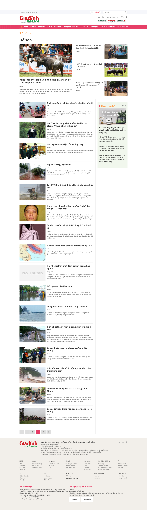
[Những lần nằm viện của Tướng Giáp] (33, 151)
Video (85, 465)
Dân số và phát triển (107, 27)
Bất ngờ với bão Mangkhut (60, 286)
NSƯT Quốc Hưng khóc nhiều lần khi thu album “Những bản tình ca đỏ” (67, 124)
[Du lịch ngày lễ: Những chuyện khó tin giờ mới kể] (33, 110)
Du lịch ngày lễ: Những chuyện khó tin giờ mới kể (70, 104)
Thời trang (47, 476)
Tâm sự (68, 476)
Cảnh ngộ (96, 476)
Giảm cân (47, 480)
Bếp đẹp (120, 467)
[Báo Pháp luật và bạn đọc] (112, 21)
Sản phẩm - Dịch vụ (71, 27)
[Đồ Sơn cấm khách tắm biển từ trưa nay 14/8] (33, 252)
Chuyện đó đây (123, 478)
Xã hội (26, 27)
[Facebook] (119, 442)
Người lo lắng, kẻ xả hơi (59, 164)
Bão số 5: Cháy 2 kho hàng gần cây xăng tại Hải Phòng (70, 410)
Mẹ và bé (51, 465)
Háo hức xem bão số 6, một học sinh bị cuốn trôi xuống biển (69, 369)
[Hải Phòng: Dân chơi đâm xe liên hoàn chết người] (33, 273)
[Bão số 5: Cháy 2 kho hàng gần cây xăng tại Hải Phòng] (33, 416)
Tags (24, 33)
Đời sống (22, 465)
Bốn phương (121, 27)
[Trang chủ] (21, 27)
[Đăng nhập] (127, 17)
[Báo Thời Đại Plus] (121, 21)
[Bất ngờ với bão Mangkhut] (33, 293)
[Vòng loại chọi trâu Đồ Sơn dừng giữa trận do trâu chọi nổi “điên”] (46, 60)
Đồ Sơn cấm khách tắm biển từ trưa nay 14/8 (69, 245)
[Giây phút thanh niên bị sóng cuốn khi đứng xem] (33, 334)
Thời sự (22, 463)
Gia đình (33, 27)
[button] (121, 106)
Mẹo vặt (22, 480)
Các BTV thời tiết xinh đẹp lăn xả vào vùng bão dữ (70, 186)
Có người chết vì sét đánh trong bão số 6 (67, 306)
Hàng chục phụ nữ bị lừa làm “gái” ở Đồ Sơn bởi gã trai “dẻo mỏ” (68, 207)
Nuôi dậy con (35, 465)
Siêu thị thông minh (103, 469)
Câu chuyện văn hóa (71, 463)
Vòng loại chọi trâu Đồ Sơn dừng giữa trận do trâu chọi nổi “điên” (45, 81)
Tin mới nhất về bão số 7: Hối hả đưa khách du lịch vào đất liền (88, 47)
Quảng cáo (87, 499)
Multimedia (58, 27)
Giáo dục (22, 467)
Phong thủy (23, 478)
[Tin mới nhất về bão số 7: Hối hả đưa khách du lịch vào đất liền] (116, 51)
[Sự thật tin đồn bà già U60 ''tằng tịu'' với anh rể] (33, 232)
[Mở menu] (127, 26)
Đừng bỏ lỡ (107, 106)
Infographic (87, 469)
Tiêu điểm (121, 476)
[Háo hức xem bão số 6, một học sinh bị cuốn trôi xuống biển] (33, 375)
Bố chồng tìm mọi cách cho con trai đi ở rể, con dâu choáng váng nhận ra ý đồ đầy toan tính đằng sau (112, 148)
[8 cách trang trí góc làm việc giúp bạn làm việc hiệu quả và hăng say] (112, 116)
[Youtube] (99, 17)
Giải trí (50, 27)
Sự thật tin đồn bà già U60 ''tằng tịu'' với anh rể (69, 226)
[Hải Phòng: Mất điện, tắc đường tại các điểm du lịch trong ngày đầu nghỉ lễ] (116, 88)
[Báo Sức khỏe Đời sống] (102, 21)
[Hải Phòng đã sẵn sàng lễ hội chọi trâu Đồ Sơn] (116, 70)
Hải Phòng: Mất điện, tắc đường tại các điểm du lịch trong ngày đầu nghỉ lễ (89, 84)
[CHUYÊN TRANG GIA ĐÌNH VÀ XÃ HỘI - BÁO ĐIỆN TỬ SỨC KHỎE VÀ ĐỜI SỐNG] (29, 19)
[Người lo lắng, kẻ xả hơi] (33, 171)
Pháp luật (50, 212)
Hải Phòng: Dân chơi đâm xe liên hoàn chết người (68, 267)
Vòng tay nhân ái (99, 473)
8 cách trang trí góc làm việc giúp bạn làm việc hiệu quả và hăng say (112, 130)
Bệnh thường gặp (54, 463)
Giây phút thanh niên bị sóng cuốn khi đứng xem (69, 328)
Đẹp (88, 27)
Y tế (50, 467)
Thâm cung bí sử (37, 467)
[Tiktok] (103, 17)
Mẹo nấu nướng (123, 465)
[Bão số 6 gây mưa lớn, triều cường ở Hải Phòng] (33, 355)
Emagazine (87, 463)
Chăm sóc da (48, 478)
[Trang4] (48, 432)
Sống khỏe (42, 27)
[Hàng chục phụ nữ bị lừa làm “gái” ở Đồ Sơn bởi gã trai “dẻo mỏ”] (33, 213)
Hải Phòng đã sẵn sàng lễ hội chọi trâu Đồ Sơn (89, 65)
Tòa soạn (74, 499)
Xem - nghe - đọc (71, 467)
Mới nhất (97, 12)
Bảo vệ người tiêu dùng (105, 467)
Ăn (81, 27)
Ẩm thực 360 (122, 463)
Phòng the (94, 27)
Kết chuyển (97, 478)
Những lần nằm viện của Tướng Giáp (65, 144)
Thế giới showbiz (70, 465)
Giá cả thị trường (103, 465)
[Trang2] (22, 432)
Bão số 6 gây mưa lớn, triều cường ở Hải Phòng (67, 349)
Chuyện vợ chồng (37, 463)
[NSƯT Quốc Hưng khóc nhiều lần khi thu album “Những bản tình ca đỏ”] (33, 130)
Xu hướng (101, 463)
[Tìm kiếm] (125, 12)
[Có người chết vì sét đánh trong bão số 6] (33, 313)
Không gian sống (24, 476)
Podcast (86, 467)
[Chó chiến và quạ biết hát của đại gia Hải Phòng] (33, 395)
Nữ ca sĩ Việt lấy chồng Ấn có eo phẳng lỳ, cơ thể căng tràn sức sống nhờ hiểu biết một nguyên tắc (112, 139)
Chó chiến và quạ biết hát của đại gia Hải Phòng (67, 389)
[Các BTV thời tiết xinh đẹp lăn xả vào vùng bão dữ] (33, 192)
